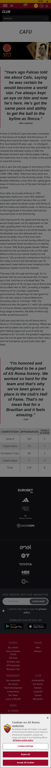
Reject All (25, 754)
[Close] (47, 718)
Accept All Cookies (25, 762)
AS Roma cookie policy (23, 740)
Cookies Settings (25, 746)
